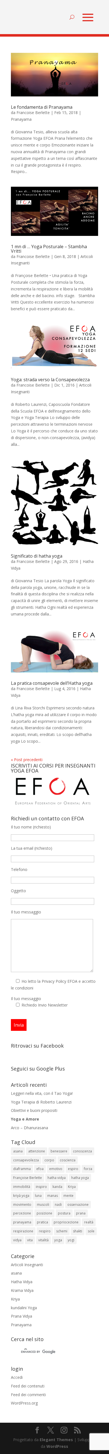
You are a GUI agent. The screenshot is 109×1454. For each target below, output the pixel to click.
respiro (45, 1231)
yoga (58, 1240)
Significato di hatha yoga (36, 556)
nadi (58, 1204)
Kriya (72, 1186)
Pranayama (21, 119)
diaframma (22, 1168)
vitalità (43, 1240)
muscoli (43, 1204)
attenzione (36, 1151)
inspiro (41, 1186)
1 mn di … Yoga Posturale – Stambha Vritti (49, 248)
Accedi (17, 1377)
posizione (44, 1213)
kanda (57, 1186)
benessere (59, 1151)
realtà (88, 1222)
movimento (22, 1204)
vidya (17, 1240)
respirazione (23, 1231)
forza (88, 1168)
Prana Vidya (21, 1316)
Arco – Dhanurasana (29, 1127)
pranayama (22, 1222)
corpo (49, 1160)
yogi (71, 1240)
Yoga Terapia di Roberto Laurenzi (41, 1102)
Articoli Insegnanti (27, 1264)
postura (64, 1213)
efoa (40, 1168)
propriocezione (66, 1222)
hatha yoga (80, 1177)
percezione (22, 1213)
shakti (77, 1231)
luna (38, 1195)
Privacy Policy (54, 981)
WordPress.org (24, 1403)
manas (52, 1195)
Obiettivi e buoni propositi (34, 1110)
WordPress (57, 1446)
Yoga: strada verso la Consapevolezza (50, 379)
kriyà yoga (21, 1195)
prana (81, 1213)
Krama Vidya (22, 1290)
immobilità (21, 1186)
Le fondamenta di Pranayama (41, 107)
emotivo (55, 1168)
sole (91, 1231)
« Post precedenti (26, 759)
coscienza (67, 1160)
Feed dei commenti (28, 1394)
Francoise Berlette (33, 112)
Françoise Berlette (27, 1177)
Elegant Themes (56, 1439)
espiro (73, 1168)
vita (30, 1240)
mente (68, 1195)
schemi (61, 1231)
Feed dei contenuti (27, 1386)
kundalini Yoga (24, 1307)
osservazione (78, 1204)
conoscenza (82, 1151)
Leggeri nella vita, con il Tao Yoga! (42, 1093)
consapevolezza (26, 1160)
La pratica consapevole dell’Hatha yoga (52, 683)
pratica (42, 1222)
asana (18, 1151)
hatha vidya (57, 1177)
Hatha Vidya (21, 1281)
